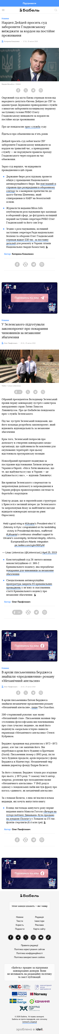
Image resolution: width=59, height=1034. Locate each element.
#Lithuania (11, 534)
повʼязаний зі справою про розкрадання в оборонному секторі (31, 187)
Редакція (39, 917)
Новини (19, 917)
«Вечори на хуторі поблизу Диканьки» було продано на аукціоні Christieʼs (31, 815)
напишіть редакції (29, 1022)
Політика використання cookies (29, 957)
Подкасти (19, 929)
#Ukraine (30, 523)
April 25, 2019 (49, 552)
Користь (20, 925)
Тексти (19, 921)
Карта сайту (39, 929)
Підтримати (29, 3)
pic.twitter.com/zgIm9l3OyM (30, 545)
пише (34, 707)
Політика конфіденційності (29, 953)
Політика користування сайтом (29, 949)
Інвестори (39, 921)
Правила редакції (29, 945)
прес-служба (32, 127)
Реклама (39, 925)
